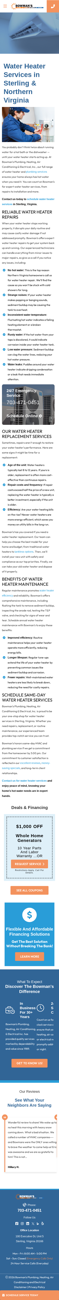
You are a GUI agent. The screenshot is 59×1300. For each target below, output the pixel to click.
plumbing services (36, 171)
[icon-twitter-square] (33, 1224)
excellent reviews (30, 763)
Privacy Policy (37, 1287)
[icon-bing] (38, 1224)
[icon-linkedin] (27, 1224)
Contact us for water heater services (24, 780)
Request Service (28, 864)
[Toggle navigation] (5, 6)
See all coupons (29, 890)
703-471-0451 (29, 1210)
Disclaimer (20, 1287)
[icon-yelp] (42, 1224)
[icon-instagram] (22, 1224)
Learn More (29, 956)
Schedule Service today (22, 1295)
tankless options (24, 551)
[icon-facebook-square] (16, 1224)
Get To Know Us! (30, 1063)
